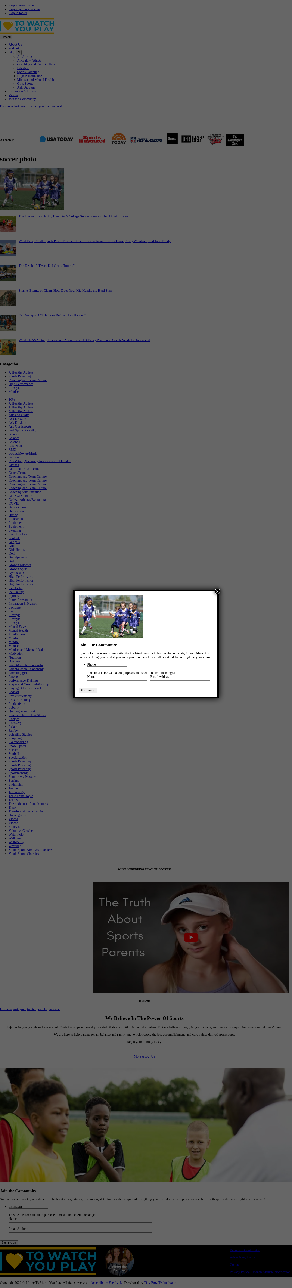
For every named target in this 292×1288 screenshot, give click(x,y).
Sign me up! (87, 690)
